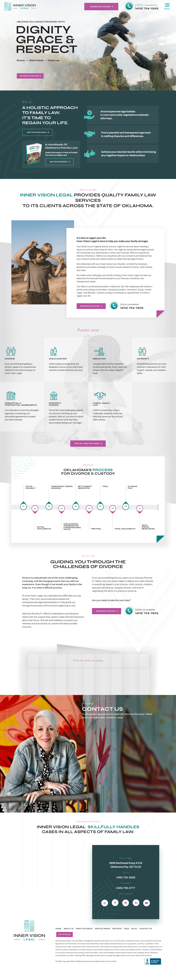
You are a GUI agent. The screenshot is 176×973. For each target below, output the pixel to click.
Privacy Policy (111, 961)
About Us (69, 929)
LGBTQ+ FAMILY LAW (110, 406)
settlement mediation (85, 487)
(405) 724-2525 (146, 8)
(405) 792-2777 (125, 888)
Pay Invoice (64, 934)
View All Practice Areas (86, 443)
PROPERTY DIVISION (66, 406)
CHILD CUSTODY (66, 360)
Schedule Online (100, 6)
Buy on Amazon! (58, 162)
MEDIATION (110, 360)
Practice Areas (84, 929)
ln (136, 902)
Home (58, 929)
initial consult (31, 487)
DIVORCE (22, 360)
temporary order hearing (61, 487)
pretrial (96, 529)
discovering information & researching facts (72, 526)
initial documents (44, 528)
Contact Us (145, 929)
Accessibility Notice (98, 961)
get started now (36, 132)
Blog (134, 929)
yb (146, 902)
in (125, 902)
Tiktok (104, 902)
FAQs (126, 929)
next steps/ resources (148, 527)
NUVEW (58, 961)
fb (115, 902)
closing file (132, 487)
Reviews (117, 929)
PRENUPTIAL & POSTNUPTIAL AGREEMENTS (22, 406)
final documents (125, 529)
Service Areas (102, 929)
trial (105, 486)
